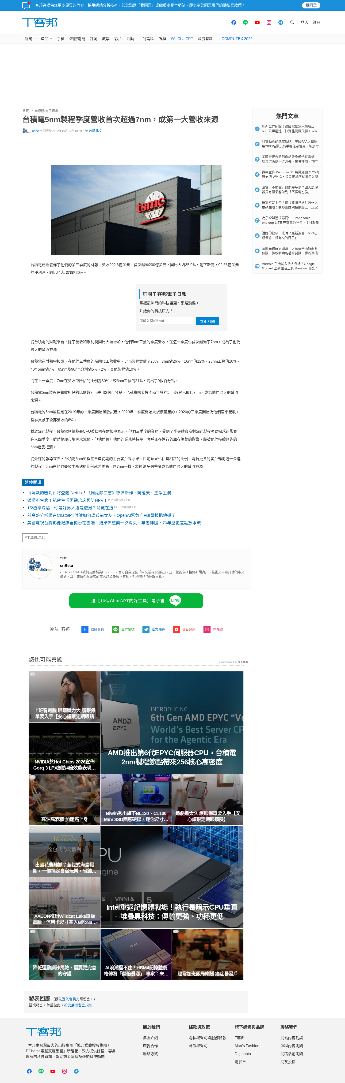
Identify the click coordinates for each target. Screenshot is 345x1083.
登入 (304, 22)
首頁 (25, 110)
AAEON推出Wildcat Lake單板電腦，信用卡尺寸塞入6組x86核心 (64, 919)
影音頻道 (189, 629)
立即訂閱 (207, 322)
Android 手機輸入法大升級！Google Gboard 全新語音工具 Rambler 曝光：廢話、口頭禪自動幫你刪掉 (290, 268)
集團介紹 (150, 1038)
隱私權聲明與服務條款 (207, 1038)
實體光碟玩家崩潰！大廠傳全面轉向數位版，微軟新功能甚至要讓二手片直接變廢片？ (290, 253)
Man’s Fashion (247, 1046)
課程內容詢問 (291, 1046)
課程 (162, 39)
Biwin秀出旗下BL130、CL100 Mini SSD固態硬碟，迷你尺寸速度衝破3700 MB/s (136, 816)
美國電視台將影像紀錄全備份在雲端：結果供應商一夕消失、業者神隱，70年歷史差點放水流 (114, 523)
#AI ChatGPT (182, 39)
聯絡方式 (150, 1054)
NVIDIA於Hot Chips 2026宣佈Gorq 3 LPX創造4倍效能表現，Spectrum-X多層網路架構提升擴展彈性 (64, 765)
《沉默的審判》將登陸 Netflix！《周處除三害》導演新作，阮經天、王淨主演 (99, 493)
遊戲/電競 (77, 39)
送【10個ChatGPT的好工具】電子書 (128, 601)
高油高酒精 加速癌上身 (64, 819)
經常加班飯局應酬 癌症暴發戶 (208, 973)
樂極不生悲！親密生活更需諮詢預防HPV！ (67, 500)
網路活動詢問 (291, 1054)
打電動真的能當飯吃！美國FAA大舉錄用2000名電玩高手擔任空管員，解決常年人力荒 (290, 146)
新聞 (28, 39)
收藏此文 (95, 131)
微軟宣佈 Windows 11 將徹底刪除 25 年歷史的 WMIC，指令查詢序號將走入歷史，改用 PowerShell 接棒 (291, 176)
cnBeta (37, 131)
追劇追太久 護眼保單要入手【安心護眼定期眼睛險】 (207, 816)
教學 (106, 39)
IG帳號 (218, 629)
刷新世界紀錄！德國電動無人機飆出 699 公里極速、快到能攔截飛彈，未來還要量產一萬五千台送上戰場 (290, 130)
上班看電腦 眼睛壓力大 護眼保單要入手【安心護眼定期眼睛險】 (64, 714)
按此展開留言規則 (78, 1005)
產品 (44, 39)
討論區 (148, 39)
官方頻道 (158, 629)
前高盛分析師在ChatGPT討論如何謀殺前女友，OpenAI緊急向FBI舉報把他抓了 (101, 515)
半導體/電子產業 (46, 110)
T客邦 (240, 1038)
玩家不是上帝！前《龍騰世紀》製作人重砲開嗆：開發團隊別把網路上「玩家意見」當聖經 (290, 207)
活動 (130, 39)
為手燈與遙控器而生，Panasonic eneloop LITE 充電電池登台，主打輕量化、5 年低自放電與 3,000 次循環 (290, 222)
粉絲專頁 (97, 629)
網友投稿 (287, 1062)
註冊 (316, 22)
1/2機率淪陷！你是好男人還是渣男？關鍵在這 (70, 508)
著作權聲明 (198, 1046)
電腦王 (240, 1062)
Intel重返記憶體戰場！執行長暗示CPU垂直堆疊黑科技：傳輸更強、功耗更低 (172, 911)
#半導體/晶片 (35, 538)
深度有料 (205, 39)
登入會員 (69, 999)
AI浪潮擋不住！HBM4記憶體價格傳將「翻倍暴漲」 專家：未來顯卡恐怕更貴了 (136, 971)
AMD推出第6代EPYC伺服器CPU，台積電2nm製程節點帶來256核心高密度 (172, 757)
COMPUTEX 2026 (237, 39)
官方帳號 (127, 629)
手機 (61, 39)
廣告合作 (150, 1046)
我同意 (311, 5)
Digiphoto (243, 1054)
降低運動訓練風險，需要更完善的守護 (64, 970)
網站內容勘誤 (291, 1038)
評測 (93, 39)
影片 (118, 39)
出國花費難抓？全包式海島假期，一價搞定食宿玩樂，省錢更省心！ (64, 868)
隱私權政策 (232, 5)
